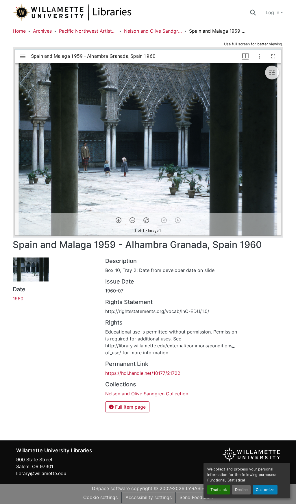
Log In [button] (273, 12)
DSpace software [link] (111, 488)
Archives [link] (42, 31)
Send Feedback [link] (196, 497)
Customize (265, 490)
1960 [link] (18, 298)
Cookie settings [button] (100, 497)
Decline (241, 490)
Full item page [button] (130, 407)
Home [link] (19, 31)
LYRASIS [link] (195, 488)
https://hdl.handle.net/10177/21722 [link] (142, 373)
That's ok (218, 490)
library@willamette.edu (41, 473)
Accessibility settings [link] (148, 497)
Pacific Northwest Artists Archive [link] (88, 31)
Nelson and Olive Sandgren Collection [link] (153, 31)
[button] (91, 12)
